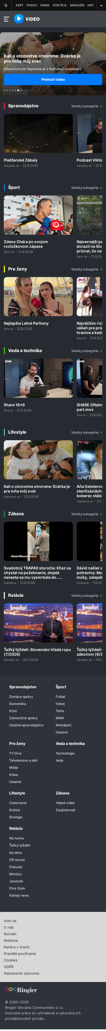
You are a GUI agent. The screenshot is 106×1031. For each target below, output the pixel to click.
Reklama (11, 939)
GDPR (8, 966)
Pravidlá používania (20, 953)
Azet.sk (10, 920)
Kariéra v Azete (17, 946)
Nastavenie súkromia (21, 972)
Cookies (10, 959)
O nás (9, 926)
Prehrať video (53, 79)
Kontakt (10, 933)
